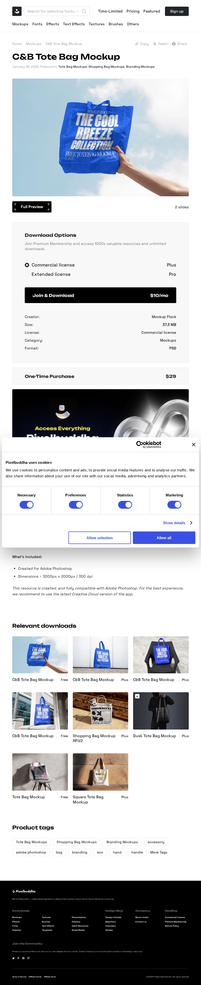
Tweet (163, 43)
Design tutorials (113, 918)
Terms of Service (19, 977)
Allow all (164, 537)
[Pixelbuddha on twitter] (13, 958)
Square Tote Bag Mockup (88, 800)
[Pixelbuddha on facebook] (23, 958)
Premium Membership (176, 922)
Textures (97, 24)
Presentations (79, 918)
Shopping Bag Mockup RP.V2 (94, 738)
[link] (137, 696)
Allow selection (100, 537)
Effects (52, 24)
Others (133, 24)
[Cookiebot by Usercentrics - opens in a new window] (139, 444)
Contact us (141, 922)
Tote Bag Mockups (72, 67)
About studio (142, 918)
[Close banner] (193, 444)
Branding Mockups (140, 67)
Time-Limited (110, 11)
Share (182, 43)
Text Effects (74, 24)
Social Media (78, 930)
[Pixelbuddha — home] (17, 11)
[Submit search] (84, 11)
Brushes (116, 24)
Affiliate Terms (50, 977)
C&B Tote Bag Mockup (32, 679)
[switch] (76, 505)
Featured (151, 11)
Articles (109, 930)
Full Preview (32, 206)
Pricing (132, 11)
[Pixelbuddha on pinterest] (18, 958)
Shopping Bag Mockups (106, 67)
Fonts (37, 24)
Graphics (16, 930)
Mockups (20, 24)
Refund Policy (172, 926)
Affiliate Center (35, 977)
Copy (144, 43)
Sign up (177, 11)
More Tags (158, 852)
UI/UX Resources (80, 926)
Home (17, 43)
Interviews (110, 926)
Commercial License (175, 918)
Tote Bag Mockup (28, 797)
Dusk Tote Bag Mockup (154, 735)
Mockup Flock (164, 316)
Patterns (76, 922)
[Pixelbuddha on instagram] (28, 958)
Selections (110, 922)
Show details (174, 523)
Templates (47, 930)
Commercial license (158, 332)
